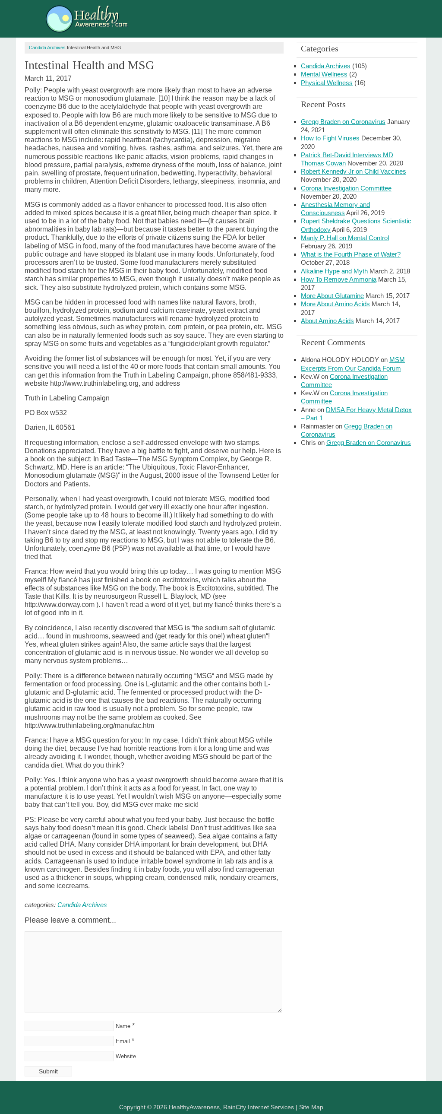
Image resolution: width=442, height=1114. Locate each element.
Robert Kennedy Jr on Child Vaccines (353, 171)
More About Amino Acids (335, 304)
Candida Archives (47, 47)
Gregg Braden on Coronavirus (343, 121)
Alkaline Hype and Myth (334, 271)
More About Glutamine (332, 295)
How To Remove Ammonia (338, 279)
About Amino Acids (327, 320)
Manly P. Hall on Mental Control (345, 237)
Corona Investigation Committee (346, 188)
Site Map (311, 1107)
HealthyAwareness (128, 20)
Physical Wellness (327, 82)
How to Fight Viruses (330, 138)
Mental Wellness (324, 74)
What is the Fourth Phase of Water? (351, 254)
